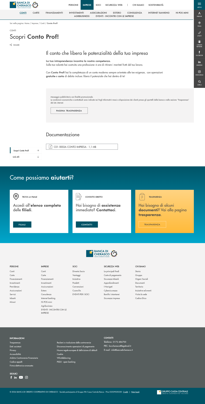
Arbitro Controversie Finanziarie (31, 357)
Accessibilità (15, 354)
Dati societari (15, 346)
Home (27, 23)
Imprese (35, 23)
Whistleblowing (63, 357)
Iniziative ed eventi (143, 290)
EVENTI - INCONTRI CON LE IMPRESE (54, 311)
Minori (13, 301)
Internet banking (48, 298)
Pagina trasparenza (69, 110)
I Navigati (108, 286)
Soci (75, 266)
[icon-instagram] (26, 377)
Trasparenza (15, 342)
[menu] (116, 5)
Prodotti (76, 282)
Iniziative (76, 278)
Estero (43, 290)
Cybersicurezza (110, 290)
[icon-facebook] (11, 377)
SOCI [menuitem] (98, 5)
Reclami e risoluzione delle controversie (74, 342)
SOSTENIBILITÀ (156, 5)
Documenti (140, 282)
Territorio (139, 286)
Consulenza (46, 294)
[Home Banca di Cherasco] (24, 5)
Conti (42, 23)
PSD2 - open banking (66, 361)
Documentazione (62, 135)
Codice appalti (16, 361)
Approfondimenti (111, 282)
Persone (14, 266)
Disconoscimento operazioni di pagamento (78, 346)
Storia (137, 271)
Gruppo (138, 275)
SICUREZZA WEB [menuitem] (113, 5)
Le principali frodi (111, 271)
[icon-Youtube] (21, 377)
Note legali (135, 391)
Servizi (13, 294)
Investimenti (15, 282)
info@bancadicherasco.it (122, 349)
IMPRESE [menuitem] (87, 5)
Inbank (13, 298)
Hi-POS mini (46, 301)
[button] (199, 5)
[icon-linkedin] (15, 377)
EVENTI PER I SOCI (81, 294)
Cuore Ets (77, 290)
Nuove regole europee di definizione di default (77, 350)
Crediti (125, 391)
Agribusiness (46, 305)
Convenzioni (78, 286)
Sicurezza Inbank (111, 278)
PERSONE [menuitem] (73, 5)
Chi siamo (140, 266)
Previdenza (14, 286)
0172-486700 (119, 341)
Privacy (13, 350)
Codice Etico (140, 298)
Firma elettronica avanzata (21, 365)
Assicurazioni (16, 290)
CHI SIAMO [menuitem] (138, 5)
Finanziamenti (16, 278)
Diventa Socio (79, 271)
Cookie (60, 354)
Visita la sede (141, 294)
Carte (12, 275)
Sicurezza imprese (112, 298)
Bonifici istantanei (112, 294)
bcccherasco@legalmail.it (120, 345)
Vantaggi (76, 275)
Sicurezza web (111, 266)
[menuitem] (23, 12)
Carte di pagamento (112, 275)
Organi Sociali (141, 278)
